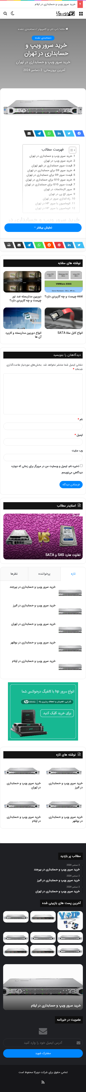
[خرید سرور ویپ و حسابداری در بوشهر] (70, 648)
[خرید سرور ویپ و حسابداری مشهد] (16, 950)
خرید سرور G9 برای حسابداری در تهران (49, 170)
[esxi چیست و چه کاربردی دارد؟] (64, 282)
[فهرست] (81, 15)
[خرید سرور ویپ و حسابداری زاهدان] (16, 937)
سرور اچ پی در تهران (60, 194)
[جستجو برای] (5, 15)
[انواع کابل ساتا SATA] (64, 318)
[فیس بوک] (78, 133)
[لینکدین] (58, 133)
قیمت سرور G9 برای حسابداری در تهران (49, 175)
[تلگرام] (38, 133)
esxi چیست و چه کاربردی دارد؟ (64, 296)
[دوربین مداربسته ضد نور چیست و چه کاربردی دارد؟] (22, 282)
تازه (73, 573)
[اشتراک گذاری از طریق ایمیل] (28, 133)
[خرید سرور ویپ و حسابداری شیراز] (43, 950)
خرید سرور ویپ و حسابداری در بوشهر (33, 642)
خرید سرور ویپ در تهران (58, 161)
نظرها (14, 573)
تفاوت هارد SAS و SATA (63, 555)
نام (80, 419)
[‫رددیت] (48, 245)
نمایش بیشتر (44, 227)
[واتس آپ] (48, 133)
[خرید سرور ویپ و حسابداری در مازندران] (70, 950)
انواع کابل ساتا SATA (70, 333)
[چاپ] (8, 245)
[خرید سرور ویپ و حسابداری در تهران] (70, 630)
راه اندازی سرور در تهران (56, 199)
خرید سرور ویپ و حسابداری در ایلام (55, 4)
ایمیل (79, 435)
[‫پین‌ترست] (58, 245)
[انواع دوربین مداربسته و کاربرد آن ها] (22, 318)
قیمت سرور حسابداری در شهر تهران (52, 165)
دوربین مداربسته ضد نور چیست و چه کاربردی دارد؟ (25, 298)
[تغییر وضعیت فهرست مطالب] (70, 150)
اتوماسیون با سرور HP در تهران (52, 203)
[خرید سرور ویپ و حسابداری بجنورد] (43, 917)
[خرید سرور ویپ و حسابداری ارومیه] (70, 920)
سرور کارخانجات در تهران (58, 189)
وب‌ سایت (77, 450)
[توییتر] (68, 133)
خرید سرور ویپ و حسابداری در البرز (34, 605)
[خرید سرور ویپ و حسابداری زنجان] (43, 937)
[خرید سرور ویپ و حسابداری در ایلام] (70, 667)
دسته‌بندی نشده (26, 29)
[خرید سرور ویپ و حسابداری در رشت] (16, 917)
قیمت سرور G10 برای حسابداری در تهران (48, 184)
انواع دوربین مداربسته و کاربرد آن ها (23, 335)
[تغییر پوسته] (12, 15)
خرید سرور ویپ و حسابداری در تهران (50, 156)
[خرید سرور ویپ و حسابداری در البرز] (70, 611)
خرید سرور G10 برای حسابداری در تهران (49, 180)
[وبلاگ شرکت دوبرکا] (65, 13)
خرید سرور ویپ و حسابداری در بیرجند (33, 587)
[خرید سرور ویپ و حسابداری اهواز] (70, 937)
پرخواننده (44, 573)
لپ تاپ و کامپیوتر (48, 29)
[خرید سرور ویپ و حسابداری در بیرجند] (70, 593)
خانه (63, 29)
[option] (43, 536)
